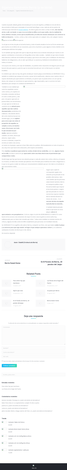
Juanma (4, 405)
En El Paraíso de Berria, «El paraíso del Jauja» (21, 302)
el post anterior (23, 29)
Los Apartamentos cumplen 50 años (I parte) (26, 403)
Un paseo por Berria (53, 290)
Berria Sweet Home (53, 300)
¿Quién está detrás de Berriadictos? (30, 400)
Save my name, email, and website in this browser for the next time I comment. (24, 361)
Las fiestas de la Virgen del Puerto (55, 282)
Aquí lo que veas (18, 290)
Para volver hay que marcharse (19, 282)
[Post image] (6, 283)
